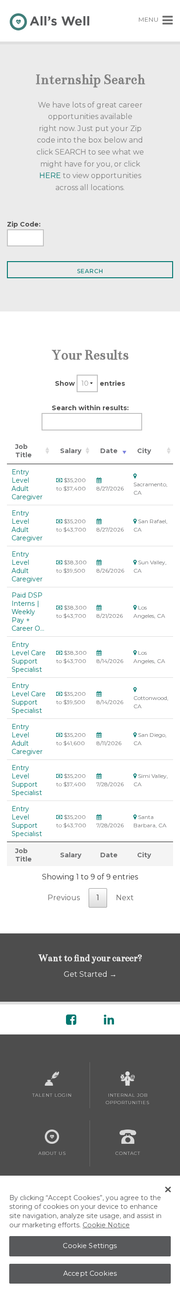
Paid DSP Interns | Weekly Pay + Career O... (28, 612)
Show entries (90, 383)
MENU (149, 19)
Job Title (23, 450)
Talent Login (52, 1095)
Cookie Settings (90, 1246)
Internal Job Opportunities (128, 1099)
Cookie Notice (106, 1225)
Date (109, 451)
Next (125, 897)
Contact (127, 1153)
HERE (50, 175)
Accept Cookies (90, 1273)
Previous (64, 897)
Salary (70, 451)
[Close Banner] (168, 1189)
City (144, 451)
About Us (52, 1153)
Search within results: (90, 408)
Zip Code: (24, 224)
